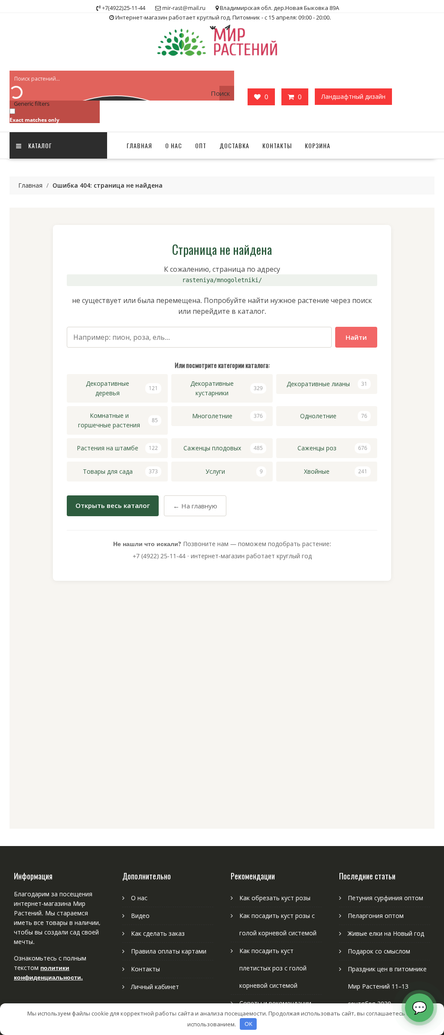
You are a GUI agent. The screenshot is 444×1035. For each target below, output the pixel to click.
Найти (356, 337)
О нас (173, 145)
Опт (200, 145)
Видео (140, 915)
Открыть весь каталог (112, 505)
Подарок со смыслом (379, 951)
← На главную (195, 505)
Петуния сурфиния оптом (385, 898)
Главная (139, 145)
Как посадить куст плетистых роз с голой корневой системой (273, 968)
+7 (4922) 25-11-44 (159, 556)
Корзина (317, 145)
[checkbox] (53, 115)
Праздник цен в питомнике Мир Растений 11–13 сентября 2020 (387, 986)
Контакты (277, 145)
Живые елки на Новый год (386, 933)
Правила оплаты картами (168, 951)
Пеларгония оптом (376, 915)
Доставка (234, 145)
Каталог (40, 145)
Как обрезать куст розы (274, 898)
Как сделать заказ (158, 933)
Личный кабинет (155, 987)
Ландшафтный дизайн (353, 96)
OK (248, 1024)
